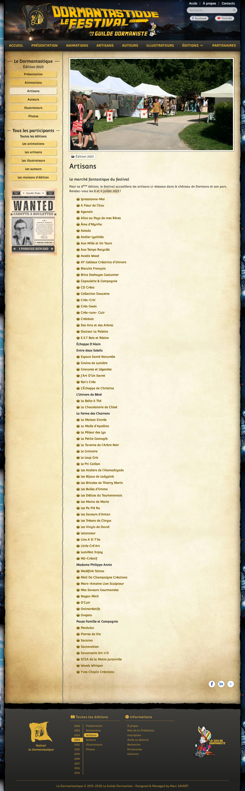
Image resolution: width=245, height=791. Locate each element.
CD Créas (87, 287)
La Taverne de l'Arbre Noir (100, 445)
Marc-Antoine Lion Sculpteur (102, 583)
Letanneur (88, 533)
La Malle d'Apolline (95, 426)
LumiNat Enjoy (92, 552)
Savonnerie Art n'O (95, 653)
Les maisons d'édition (33, 177)
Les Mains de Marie (95, 502)
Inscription (134, 735)
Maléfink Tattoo (92, 571)
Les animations (33, 144)
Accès (193, 3)
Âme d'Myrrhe (91, 224)
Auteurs (130, 45)
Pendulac (87, 628)
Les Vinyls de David (95, 527)
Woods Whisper (92, 665)
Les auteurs (33, 169)
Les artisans (33, 152)
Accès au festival (138, 739)
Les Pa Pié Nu (90, 508)
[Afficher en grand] (33, 221)
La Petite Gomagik (94, 438)
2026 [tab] (77, 725)
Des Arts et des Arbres (97, 325)
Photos (90, 749)
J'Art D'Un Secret (93, 375)
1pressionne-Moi (93, 199)
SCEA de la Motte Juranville (101, 659)
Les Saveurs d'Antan (95, 514)
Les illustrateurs (33, 160)
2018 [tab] (77, 758)
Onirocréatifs (90, 609)
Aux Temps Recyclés (95, 249)
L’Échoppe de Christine (97, 388)
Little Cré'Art (90, 546)
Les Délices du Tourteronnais (101, 495)
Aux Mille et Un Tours (96, 243)
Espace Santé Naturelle (98, 357)
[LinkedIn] (221, 684)
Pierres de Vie (91, 634)
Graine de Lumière (94, 363)
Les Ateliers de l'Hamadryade (102, 470)
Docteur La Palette (94, 331)
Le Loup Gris (89, 457)
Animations (77, 45)
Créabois (87, 319)
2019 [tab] (77, 753)
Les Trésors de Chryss (96, 520)
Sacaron (87, 640)
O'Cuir (85, 602)
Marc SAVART (179, 786)
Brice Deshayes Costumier (100, 275)
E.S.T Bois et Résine (95, 338)
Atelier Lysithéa (92, 237)
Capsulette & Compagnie (99, 281)
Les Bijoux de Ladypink (97, 476)
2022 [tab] (77, 744)
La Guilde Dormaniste (118, 786)
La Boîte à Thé (91, 401)
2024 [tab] (77, 735)
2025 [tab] (77, 730)
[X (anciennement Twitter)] (230, 684)
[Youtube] (224, 18)
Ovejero (86, 615)
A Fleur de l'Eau (92, 205)
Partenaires (224, 45)
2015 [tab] (77, 772)
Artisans (105, 45)
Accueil (16, 45)
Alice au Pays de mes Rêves (101, 218)
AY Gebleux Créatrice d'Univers (103, 262)
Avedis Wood (90, 256)
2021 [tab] (77, 749)
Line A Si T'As (90, 539)
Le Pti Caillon (90, 464)
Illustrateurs (160, 45)
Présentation (44, 45)
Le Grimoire (89, 451)
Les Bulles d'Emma (94, 489)
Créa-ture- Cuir (93, 312)
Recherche (133, 744)
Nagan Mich (90, 596)
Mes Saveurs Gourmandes (99, 590)
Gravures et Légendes (96, 369)
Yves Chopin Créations (97, 672)
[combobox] (212, 10)
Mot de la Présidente (140, 730)
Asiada (86, 230)
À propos (209, 3)
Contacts (228, 3)
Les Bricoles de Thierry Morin (102, 483)
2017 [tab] (77, 763)
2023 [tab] (77, 739)
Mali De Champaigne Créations (104, 577)
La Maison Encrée (93, 420)
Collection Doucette (95, 294)
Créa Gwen (89, 306)
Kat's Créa (88, 382)
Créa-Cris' (88, 300)
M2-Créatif (89, 558)
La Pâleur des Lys (93, 432)
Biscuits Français (93, 268)
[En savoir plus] (204, 739)
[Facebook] (199, 18)
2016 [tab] (77, 768)
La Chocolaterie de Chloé (99, 407)
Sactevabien (90, 647)
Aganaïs (87, 212)
